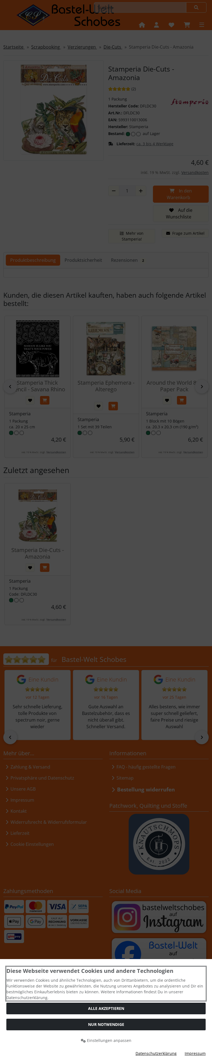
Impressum (195, 1053)
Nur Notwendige (106, 1024)
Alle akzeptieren (106, 1008)
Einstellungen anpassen (108, 1040)
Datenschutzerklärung (156, 1053)
